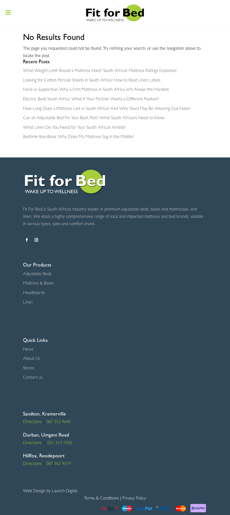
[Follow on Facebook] (26, 240)
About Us (31, 359)
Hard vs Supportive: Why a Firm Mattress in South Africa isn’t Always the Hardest (96, 90)
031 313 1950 (59, 443)
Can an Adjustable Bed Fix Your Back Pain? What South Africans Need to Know (93, 118)
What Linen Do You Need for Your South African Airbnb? (74, 128)
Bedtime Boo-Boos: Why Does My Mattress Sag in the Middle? (78, 137)
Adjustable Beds (37, 274)
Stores (28, 368)
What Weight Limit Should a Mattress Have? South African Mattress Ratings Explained (99, 71)
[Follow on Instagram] (36, 240)
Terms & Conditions (101, 498)
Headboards (34, 293)
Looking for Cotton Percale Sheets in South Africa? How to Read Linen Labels (91, 80)
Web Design (34, 491)
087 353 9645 (58, 422)
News (28, 349)
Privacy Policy (134, 498)
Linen (28, 303)
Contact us (33, 378)
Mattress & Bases (38, 283)
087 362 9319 (58, 464)
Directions (32, 422)
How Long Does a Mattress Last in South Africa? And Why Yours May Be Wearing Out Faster (106, 109)
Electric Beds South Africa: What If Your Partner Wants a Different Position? (91, 99)
